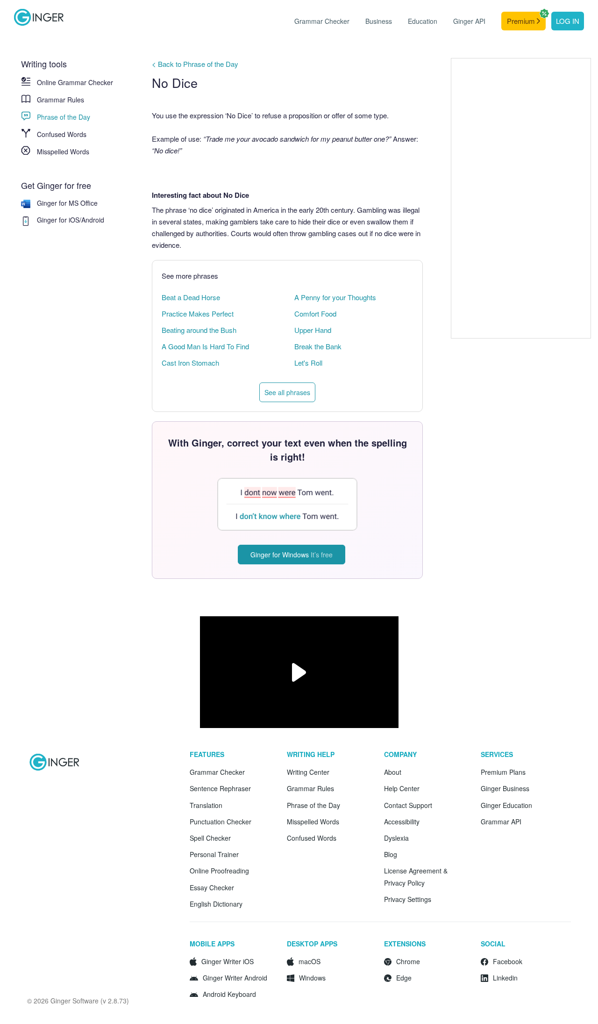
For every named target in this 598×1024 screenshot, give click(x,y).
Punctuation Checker (220, 821)
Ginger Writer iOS (227, 961)
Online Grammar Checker (75, 82)
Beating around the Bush (199, 330)
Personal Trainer (214, 854)
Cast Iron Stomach (190, 363)
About (392, 772)
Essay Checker (212, 887)
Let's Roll (308, 363)
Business (378, 21)
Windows (312, 977)
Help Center (402, 788)
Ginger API (469, 21)
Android (92, 219)
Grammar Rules (60, 99)
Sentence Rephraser (220, 788)
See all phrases (287, 392)
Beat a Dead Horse (191, 297)
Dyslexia (396, 838)
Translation (206, 805)
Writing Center (308, 772)
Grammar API (501, 821)
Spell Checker (210, 838)
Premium (522, 21)
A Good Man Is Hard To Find (205, 346)
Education (422, 21)
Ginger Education (506, 805)
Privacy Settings (407, 899)
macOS (309, 961)
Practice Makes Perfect (198, 313)
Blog (390, 854)
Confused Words (61, 134)
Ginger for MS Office (67, 203)
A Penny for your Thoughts (335, 297)
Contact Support (408, 805)
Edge (404, 977)
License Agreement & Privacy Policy (416, 876)
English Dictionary (216, 904)
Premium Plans (503, 772)
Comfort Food (315, 313)
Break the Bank (318, 346)
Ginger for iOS (58, 219)
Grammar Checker (321, 21)
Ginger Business (505, 788)
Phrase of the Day (63, 117)
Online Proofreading (219, 870)
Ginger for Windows (291, 554)
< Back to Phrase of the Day (195, 64)
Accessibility (402, 821)
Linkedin (505, 977)
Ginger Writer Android (235, 977)
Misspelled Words (63, 151)
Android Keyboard (229, 994)
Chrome (408, 961)
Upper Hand (312, 330)
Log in (567, 21)
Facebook (507, 961)
